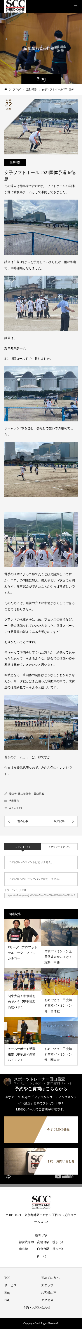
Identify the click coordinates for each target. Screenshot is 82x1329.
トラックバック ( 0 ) (59, 846)
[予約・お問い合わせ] (41, 1150)
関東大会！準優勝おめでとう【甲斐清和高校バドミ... (21, 1001)
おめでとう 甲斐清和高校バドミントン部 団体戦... (58, 1005)
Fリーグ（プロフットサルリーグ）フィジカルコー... (22, 953)
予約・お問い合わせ (36, 1307)
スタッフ (47, 1285)
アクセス (47, 1300)
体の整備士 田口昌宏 (31, 793)
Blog (7, 1292)
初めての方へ (50, 1277)
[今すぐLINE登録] (41, 1118)
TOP (7, 1277)
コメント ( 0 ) (22, 846)
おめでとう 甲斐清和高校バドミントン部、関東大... (58, 1054)
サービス (10, 1285)
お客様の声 (48, 1292)
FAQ (7, 1300)
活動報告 (15, 162)
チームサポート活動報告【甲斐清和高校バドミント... (21, 1054)
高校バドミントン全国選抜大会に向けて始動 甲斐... (58, 957)
